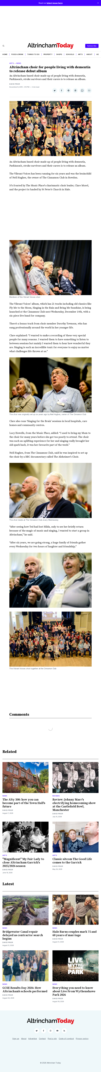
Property (47, 54)
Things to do (33, 54)
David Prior (14, 84)
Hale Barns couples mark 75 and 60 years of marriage (74, 933)
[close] (98, 3)
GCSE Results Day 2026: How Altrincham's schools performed (24, 989)
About (89, 54)
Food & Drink (17, 54)
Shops (59, 54)
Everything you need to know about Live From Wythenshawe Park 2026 (73, 991)
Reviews (56, 796)
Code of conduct (66, 1039)
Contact (42, 1039)
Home (4, 54)
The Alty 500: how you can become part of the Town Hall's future (23, 803)
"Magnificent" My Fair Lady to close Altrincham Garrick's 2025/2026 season (23, 862)
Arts (80, 54)
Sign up (15, 1039)
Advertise (32, 1039)
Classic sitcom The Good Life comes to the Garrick (72, 860)
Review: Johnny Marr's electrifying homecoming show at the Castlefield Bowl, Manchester (74, 805)
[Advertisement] (50, 23)
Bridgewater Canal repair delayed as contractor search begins (22, 935)
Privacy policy (82, 1039)
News (18, 63)
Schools (70, 54)
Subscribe (92, 46)
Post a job (52, 1039)
